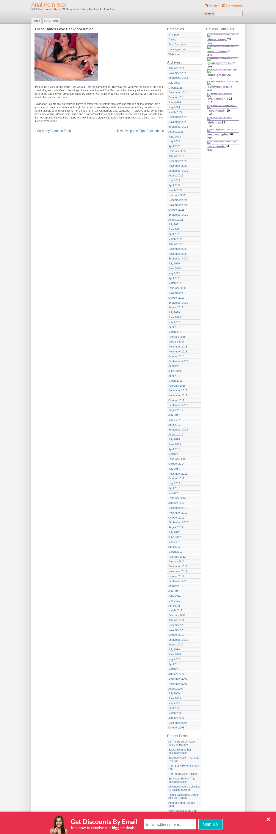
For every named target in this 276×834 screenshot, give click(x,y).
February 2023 (177, 151)
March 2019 (175, 331)
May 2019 (174, 322)
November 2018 (177, 351)
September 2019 (178, 302)
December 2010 (177, 625)
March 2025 (175, 87)
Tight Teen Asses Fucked (183, 773)
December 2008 (177, 722)
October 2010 (176, 634)
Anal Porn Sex (48, 5)
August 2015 (175, 434)
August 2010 (175, 644)
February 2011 (176, 615)
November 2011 (177, 571)
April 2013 (174, 488)
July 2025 (174, 82)
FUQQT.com (51, 20)
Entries (214, 6)
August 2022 (175, 175)
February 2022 (177, 195)
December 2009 (177, 678)
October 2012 (176, 517)
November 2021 (177, 204)
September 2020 (178, 258)
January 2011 (176, 620)
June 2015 (174, 444)
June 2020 (174, 268)
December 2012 (177, 507)
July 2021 (174, 224)
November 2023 (177, 121)
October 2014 (176, 463)
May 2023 (174, 141)
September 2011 (178, 581)
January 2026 (176, 68)
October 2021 (176, 209)
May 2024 (174, 107)
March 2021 (175, 239)
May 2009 (174, 703)
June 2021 (174, 229)
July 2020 (174, 263)
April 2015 (174, 449)
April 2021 (174, 234)
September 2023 (178, 126)
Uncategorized (177, 49)
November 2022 (177, 165)
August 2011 (175, 585)
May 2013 (174, 483)
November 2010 (177, 630)
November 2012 (177, 512)
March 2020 (175, 283)
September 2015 (178, 429)
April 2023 (174, 146)
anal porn (174, 34)
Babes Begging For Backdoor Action (179, 751)
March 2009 (175, 713)
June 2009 (174, 698)
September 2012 (178, 522)
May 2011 (174, 600)
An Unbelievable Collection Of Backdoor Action (184, 788)
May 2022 (174, 180)
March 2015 (175, 454)
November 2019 (177, 293)
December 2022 (177, 161)
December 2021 (177, 200)
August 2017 (175, 410)
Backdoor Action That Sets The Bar (183, 759)
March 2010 (175, 669)
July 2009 (174, 693)
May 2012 (174, 542)
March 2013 (175, 493)
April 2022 (174, 185)
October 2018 (176, 356)
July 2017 (174, 414)
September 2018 (178, 361)
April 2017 (174, 424)
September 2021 (178, 214)
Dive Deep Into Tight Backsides (139, 131)
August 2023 (175, 131)
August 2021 (175, 219)
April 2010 (174, 664)
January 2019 (176, 341)
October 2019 (176, 297)
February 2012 (177, 556)
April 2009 (174, 708)
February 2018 (177, 385)
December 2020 (177, 248)
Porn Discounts (177, 44)
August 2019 (175, 307)
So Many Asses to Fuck (54, 131)
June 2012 (174, 537)
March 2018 (175, 380)
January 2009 (176, 717)
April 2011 (174, 605)
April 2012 (174, 546)
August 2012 (175, 527)
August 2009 (175, 688)
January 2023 (176, 156)
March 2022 (175, 190)
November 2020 (177, 253)
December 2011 (177, 566)
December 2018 (177, 346)
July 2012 (174, 532)
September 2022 (178, 170)
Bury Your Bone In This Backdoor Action (181, 780)
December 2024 (177, 92)
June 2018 (174, 371)
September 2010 (178, 639)
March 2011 (175, 610)
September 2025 (178, 77)
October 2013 (176, 478)
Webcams (174, 54)
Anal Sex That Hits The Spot (181, 804)
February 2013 (177, 497)
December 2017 (177, 390)
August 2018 (175, 366)
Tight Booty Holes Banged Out (183, 767)
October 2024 (176, 97)
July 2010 (174, 649)
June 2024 (174, 102)
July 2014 (174, 468)
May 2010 (174, 659)
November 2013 (177, 473)
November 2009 (177, 683)
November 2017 (177, 395)
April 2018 (174, 376)
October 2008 (176, 727)
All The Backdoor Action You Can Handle (182, 743)
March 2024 (175, 112)
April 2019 (174, 327)
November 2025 (177, 73)
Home (36, 20)
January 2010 (176, 674)
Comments (234, 6)
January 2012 (176, 561)
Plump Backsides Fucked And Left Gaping (183, 796)
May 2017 (174, 419)
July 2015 (174, 439)
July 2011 (174, 590)
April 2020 (174, 278)
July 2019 (174, 312)
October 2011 (176, 576)
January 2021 (176, 244)
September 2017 (178, 405)
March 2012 (175, 551)
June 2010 (174, 654)
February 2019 (177, 336)
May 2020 (174, 273)
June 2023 (174, 136)
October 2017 (176, 400)
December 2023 (177, 116)
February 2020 (177, 288)
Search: (209, 13)
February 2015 (177, 459)
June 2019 (174, 317)
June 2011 (174, 595)
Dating (172, 39)
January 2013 (176, 502)
